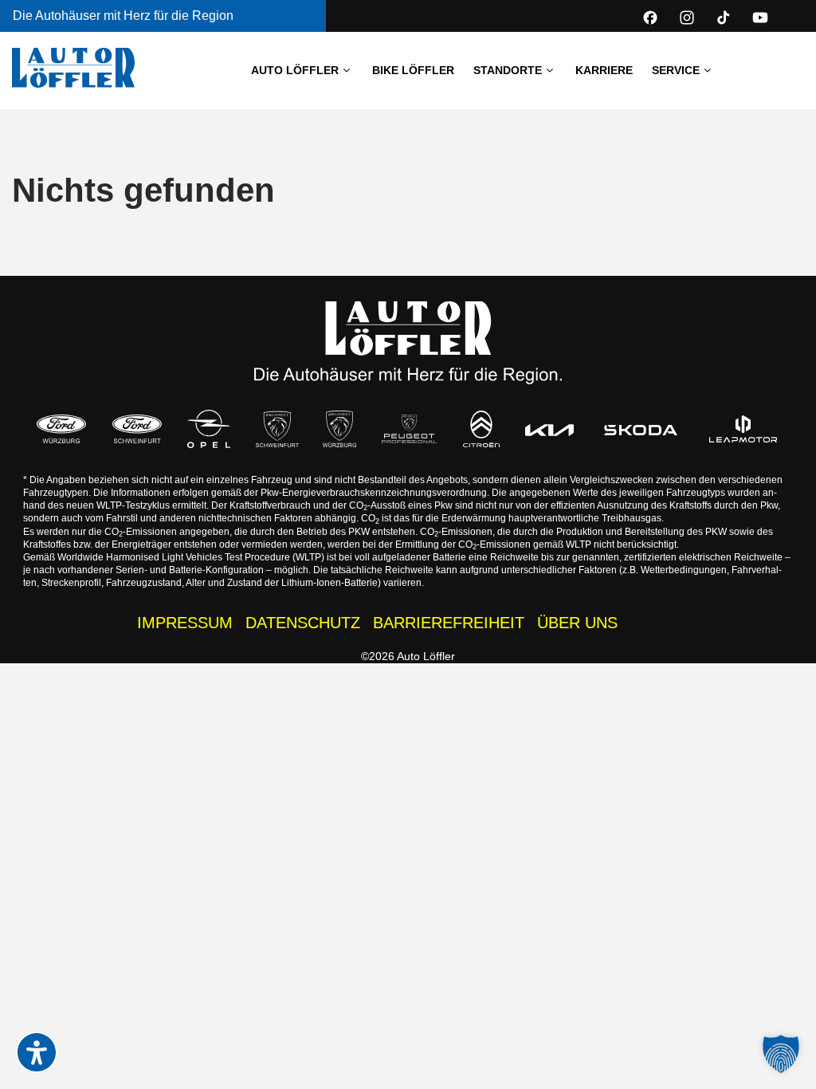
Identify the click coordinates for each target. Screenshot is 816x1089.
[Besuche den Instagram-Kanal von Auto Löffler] (687, 17)
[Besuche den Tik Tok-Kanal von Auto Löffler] (723, 17)
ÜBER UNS (577, 622)
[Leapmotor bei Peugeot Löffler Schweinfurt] (743, 428)
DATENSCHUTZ (302, 622)
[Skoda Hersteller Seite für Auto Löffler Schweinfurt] (640, 429)
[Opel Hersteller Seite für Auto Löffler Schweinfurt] (209, 429)
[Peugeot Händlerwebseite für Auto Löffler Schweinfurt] (277, 429)
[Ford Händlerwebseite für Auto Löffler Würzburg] (61, 429)
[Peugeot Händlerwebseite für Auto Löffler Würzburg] (339, 429)
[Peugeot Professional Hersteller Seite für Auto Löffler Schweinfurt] (409, 429)
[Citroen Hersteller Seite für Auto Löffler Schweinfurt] (481, 428)
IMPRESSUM (185, 622)
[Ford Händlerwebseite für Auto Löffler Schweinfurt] (136, 429)
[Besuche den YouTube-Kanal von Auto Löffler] (760, 17)
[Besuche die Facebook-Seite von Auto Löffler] (650, 17)
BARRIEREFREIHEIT (448, 622)
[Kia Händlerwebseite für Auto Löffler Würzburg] (549, 429)
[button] (781, 1054)
